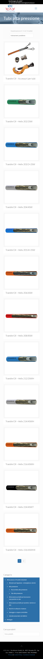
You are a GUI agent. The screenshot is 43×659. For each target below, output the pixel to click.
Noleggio (10, 619)
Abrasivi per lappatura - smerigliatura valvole (22, 583)
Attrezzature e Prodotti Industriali (17, 580)
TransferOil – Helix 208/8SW (19, 335)
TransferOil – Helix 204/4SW (19, 207)
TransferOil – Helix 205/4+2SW (20, 250)
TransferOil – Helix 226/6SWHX (20, 550)
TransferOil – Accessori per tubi (20, 78)
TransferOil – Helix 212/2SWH (20, 378)
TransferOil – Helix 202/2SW (19, 121)
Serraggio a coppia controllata (18, 612)
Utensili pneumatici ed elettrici (18, 616)
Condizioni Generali (29, 655)
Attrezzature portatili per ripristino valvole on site (22, 604)
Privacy (10, 655)
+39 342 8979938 (15, 3)
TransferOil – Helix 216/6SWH (20, 464)
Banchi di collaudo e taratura (17, 608)
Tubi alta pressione (16, 593)
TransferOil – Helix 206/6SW (19, 292)
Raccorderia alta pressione (19, 590)
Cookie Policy (18, 655)
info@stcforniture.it (28, 3)
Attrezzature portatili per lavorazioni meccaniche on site (19, 598)
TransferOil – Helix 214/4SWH (20, 421)
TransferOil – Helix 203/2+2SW (20, 164)
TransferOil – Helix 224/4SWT (20, 507)
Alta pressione (13, 586)
